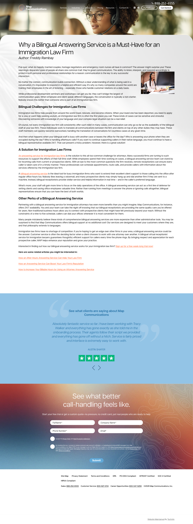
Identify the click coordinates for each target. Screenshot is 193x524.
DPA (114, 476)
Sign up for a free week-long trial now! (134, 246)
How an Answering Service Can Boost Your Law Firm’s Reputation (51, 263)
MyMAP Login (149, 7)
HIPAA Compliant (68, 480)
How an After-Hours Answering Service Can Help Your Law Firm (50, 257)
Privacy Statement (80, 476)
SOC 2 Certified (164, 476)
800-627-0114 (103, 486)
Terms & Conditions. (64, 451)
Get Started (166, 7)
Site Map (64, 476)
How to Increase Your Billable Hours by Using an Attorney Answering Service (56, 269)
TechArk (170, 519)
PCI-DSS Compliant (128, 476)
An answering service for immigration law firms (42, 155)
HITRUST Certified (146, 476)
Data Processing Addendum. (81, 439)
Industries (76, 7)
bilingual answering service (34, 173)
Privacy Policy (67, 439)
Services (63, 7)
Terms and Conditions (100, 476)
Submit (96, 460)
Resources (110, 7)
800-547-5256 (135, 486)
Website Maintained (156, 519)
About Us (89, 7)
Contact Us (123, 7)
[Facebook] (138, 8)
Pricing (100, 7)
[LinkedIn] (134, 8)
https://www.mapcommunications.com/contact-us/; (126, 447)
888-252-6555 (164, 3)
